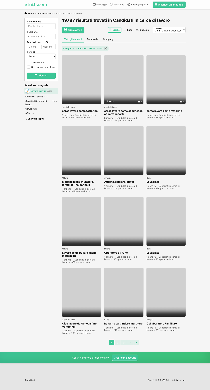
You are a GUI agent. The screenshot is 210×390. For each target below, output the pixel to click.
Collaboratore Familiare (162, 323)
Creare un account (125, 357)
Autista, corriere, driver (119, 181)
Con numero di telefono (43, 67)
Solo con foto (37, 62)
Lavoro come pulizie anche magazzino (79, 254)
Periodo (31, 52)
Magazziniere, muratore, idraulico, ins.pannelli (78, 183)
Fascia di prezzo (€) (37, 42)
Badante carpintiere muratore (123, 323)
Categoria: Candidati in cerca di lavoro (83, 48)
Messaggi (101, 4)
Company (108, 39)
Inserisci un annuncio (171, 4)
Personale (92, 39)
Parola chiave (34, 21)
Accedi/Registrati (140, 4)
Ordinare (158, 28)
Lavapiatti (153, 181)
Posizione (118, 4)
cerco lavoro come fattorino (80, 110)
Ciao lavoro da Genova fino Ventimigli (79, 325)
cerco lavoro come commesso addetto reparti (123, 112)
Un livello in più (36, 118)
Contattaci (29, 380)
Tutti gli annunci (73, 39)
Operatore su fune (116, 252)
